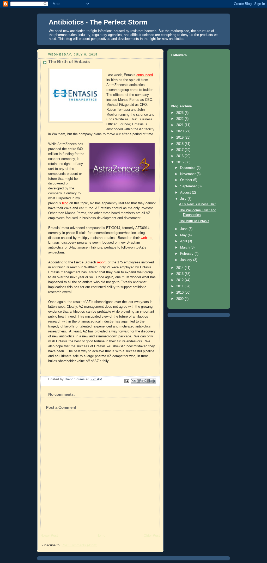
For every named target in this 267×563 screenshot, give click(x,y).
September (189, 186)
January (186, 260)
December (188, 168)
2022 (180, 119)
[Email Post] (126, 381)
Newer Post (49, 535)
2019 (180, 137)
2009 (180, 299)
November (188, 174)
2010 (180, 292)
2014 (180, 268)
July (183, 199)
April (184, 241)
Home (100, 535)
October (186, 180)
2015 (180, 162)
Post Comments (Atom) (79, 545)
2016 (180, 156)
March (185, 247)
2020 (180, 131)
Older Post (152, 535)
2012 (180, 280)
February (187, 254)
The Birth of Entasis (194, 221)
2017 (180, 150)
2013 (180, 274)
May (184, 235)
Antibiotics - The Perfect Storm (98, 22)
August (186, 192)
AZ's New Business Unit (197, 204)
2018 (180, 144)
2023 (180, 113)
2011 (180, 286)
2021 (180, 125)
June (184, 229)
